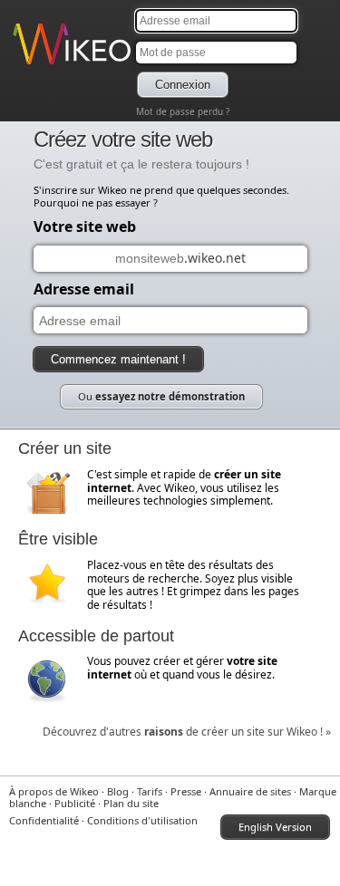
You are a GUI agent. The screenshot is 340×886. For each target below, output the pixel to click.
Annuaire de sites (250, 791)
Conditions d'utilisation (142, 820)
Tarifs (149, 791)
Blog (118, 791)
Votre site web (85, 226)
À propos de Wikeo (54, 791)
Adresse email (84, 289)
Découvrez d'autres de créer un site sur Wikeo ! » (187, 731)
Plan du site (131, 803)
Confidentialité (44, 820)
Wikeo (27, 65)
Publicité (74, 803)
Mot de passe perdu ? (182, 111)
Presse (185, 791)
